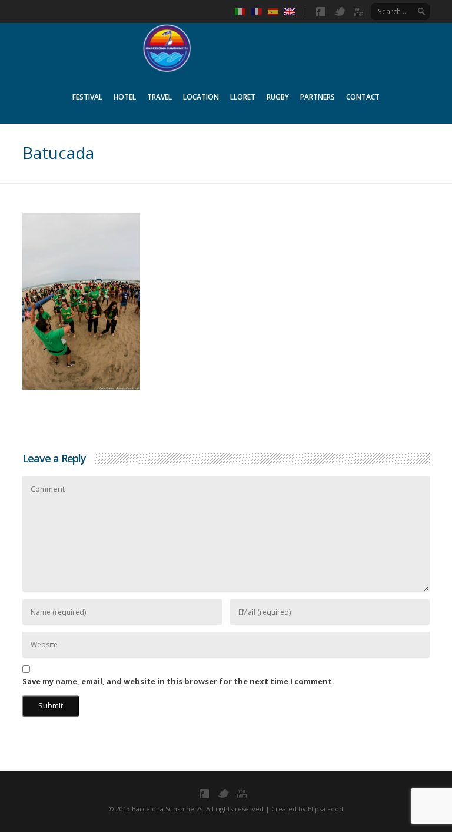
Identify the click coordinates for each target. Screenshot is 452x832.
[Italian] (243, 11)
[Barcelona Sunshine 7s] (226, 46)
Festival (87, 97)
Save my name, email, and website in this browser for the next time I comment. (178, 681)
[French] (259, 11)
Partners (317, 97)
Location (201, 97)
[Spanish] (276, 11)
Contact (363, 97)
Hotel (125, 97)
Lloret (242, 97)
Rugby (278, 97)
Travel (159, 97)
